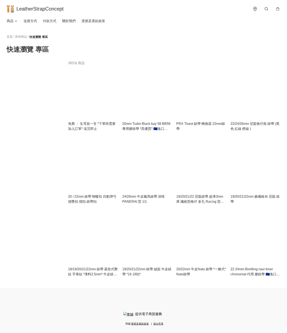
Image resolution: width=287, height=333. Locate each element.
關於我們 (69, 21)
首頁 (10, 36)
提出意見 (158, 323)
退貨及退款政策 (93, 21)
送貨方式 (30, 21)
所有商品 (21, 36)
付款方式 (49, 21)
